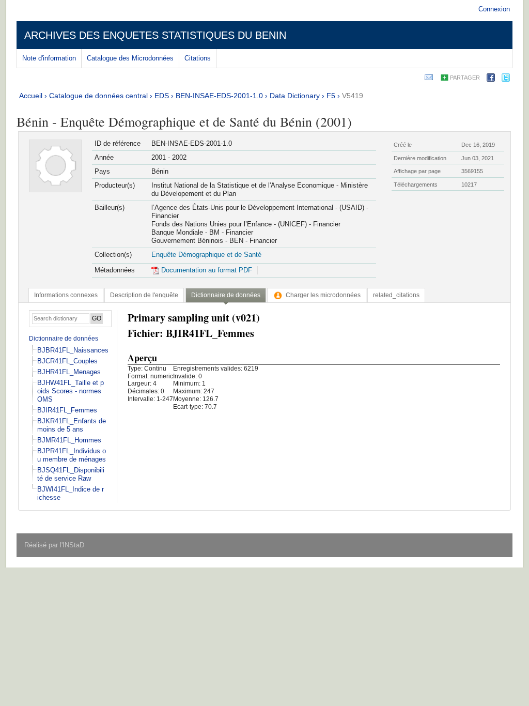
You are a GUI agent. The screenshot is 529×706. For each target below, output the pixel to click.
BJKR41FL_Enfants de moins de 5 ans (71, 425)
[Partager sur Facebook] (491, 79)
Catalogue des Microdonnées (130, 58)
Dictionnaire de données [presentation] (225, 295)
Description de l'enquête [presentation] (144, 295)
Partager (465, 77)
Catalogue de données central (98, 95)
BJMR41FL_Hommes (69, 440)
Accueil (30, 95)
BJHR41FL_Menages (69, 372)
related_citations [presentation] (396, 295)
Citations (197, 58)
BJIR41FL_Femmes (67, 410)
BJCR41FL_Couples (67, 361)
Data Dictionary (295, 95)
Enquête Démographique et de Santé (206, 254)
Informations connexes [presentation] (66, 295)
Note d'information (49, 58)
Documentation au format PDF (205, 270)
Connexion (494, 9)
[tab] (65, 295)
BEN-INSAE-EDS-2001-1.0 (219, 95)
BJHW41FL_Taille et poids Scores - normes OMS (70, 391)
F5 (330, 95)
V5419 (352, 95)
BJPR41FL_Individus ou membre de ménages (71, 455)
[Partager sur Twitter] (506, 79)
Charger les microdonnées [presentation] (323, 295)
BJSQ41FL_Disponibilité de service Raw (70, 474)
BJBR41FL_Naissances (72, 350)
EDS (161, 95)
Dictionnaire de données (63, 338)
